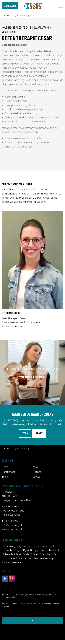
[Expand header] (60, 6)
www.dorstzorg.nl (12, 529)
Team (5, 476)
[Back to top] (32, 620)
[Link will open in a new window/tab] (5, 579)
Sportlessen (8, 471)
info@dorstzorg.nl (12, 525)
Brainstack (27, 603)
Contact (36, 476)
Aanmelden (10, 5)
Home (5, 466)
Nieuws (36, 471)
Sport (39, 433)
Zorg (25, 433)
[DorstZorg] (32, 6)
